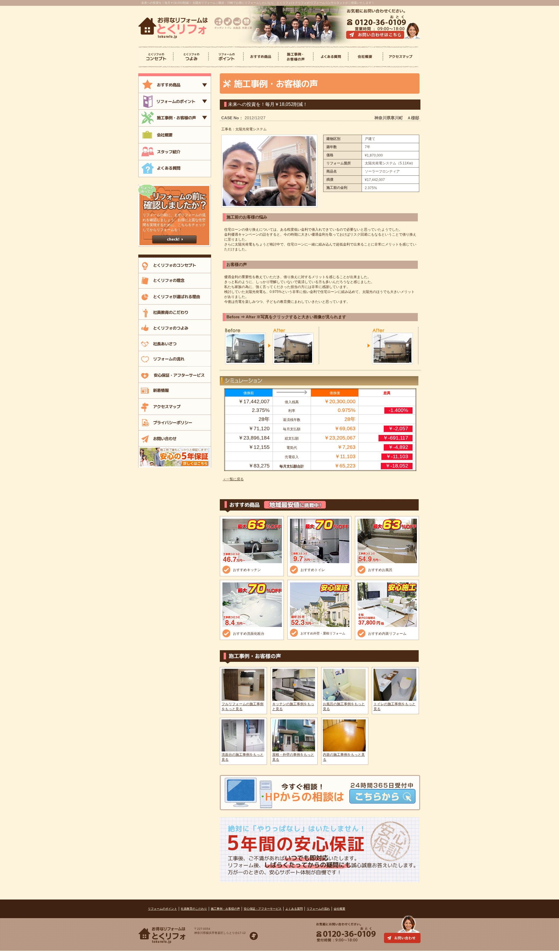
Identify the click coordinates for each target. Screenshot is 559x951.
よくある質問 (331, 57)
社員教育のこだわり (194, 908)
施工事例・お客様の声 (225, 908)
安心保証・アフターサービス (263, 908)
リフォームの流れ (318, 908)
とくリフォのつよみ (191, 57)
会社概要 (366, 57)
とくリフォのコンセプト (156, 57)
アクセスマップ (400, 57)
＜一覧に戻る (233, 479)
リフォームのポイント (162, 908)
